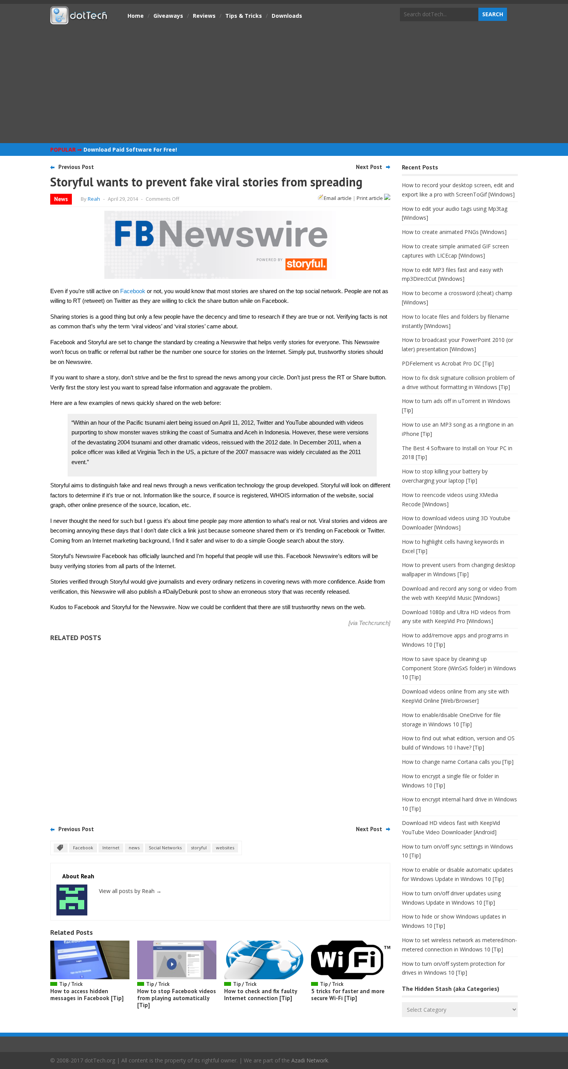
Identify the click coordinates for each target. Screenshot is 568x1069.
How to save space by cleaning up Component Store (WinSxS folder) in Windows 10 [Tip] (459, 668)
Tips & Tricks (243, 15)
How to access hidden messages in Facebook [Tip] (87, 994)
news (134, 847)
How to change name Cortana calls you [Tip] (458, 761)
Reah (94, 198)
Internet (110, 847)
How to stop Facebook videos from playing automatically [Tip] (176, 998)
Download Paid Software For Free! (130, 149)
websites (225, 847)
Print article (370, 198)
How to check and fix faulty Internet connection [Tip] (260, 994)
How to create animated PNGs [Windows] (454, 232)
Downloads (287, 15)
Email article (338, 198)
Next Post (369, 167)
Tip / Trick (71, 984)
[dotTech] (79, 20)
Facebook (132, 291)
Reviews (204, 15)
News (61, 199)
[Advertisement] (284, 83)
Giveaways (168, 15)
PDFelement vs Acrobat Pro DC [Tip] (448, 363)
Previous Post (76, 167)
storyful (199, 847)
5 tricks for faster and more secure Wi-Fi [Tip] (347, 994)
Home (136, 15)
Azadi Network (309, 1060)
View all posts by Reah (130, 891)
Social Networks (165, 847)
